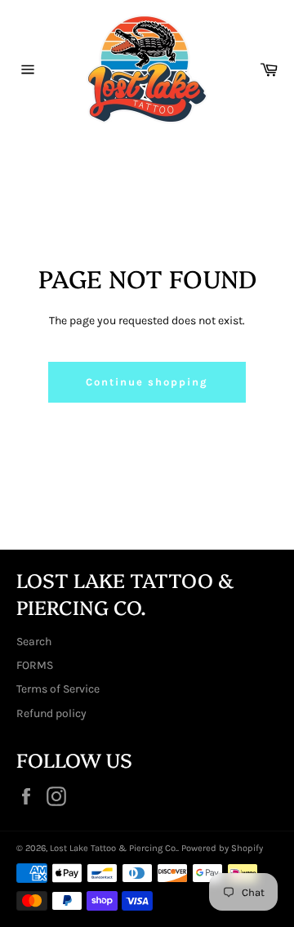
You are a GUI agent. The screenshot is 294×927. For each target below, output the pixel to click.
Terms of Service (58, 689)
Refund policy (51, 713)
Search (33, 641)
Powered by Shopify (222, 848)
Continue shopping (146, 382)
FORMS (34, 665)
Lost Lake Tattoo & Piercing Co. (113, 848)
